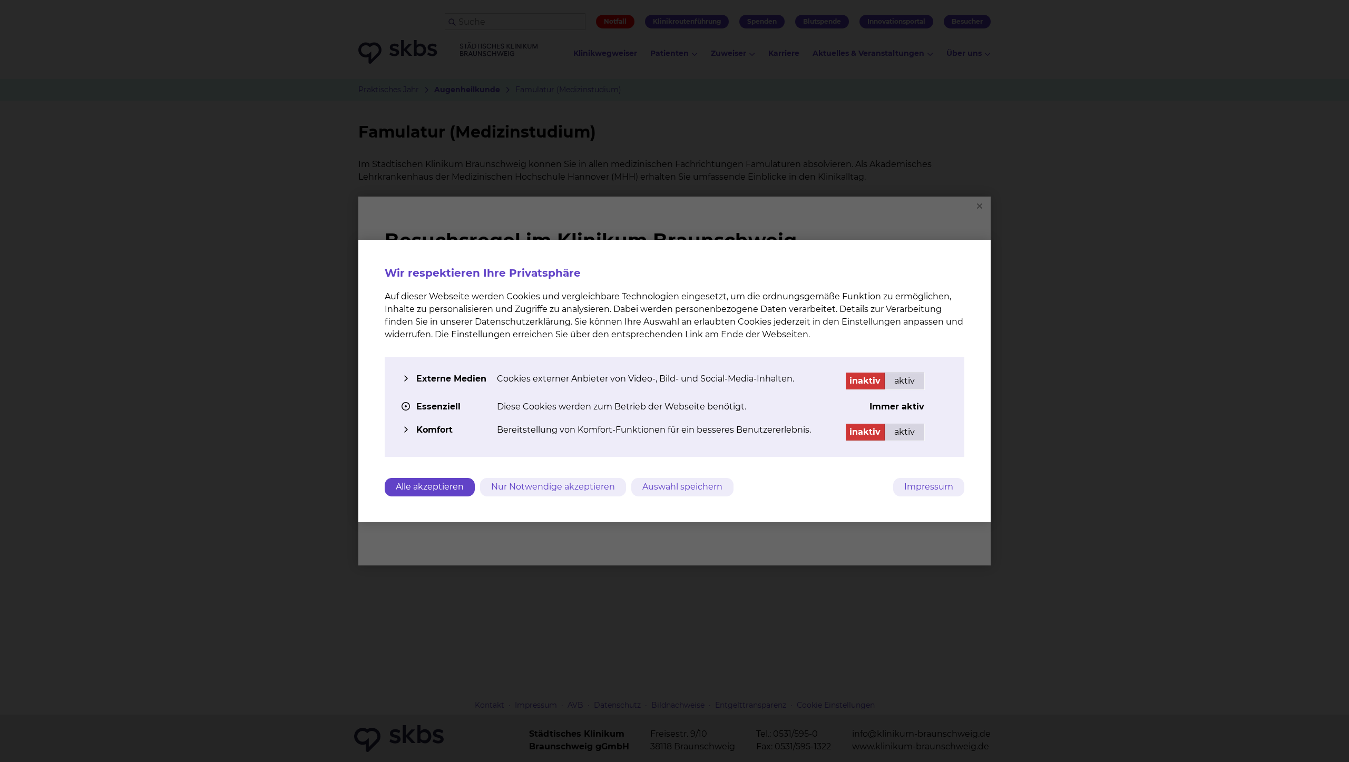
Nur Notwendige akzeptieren (553, 487)
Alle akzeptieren (430, 487)
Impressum (928, 487)
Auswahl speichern (682, 487)
